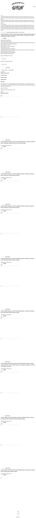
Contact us (2, 503)
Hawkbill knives (21, 485)
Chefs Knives (20, 497)
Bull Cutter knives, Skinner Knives (24, 490)
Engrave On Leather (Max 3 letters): (6, 61)
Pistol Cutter (20, 492)
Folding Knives (20, 488)
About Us (2, 501)
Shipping (19, 501)
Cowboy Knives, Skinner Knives (12, 32)
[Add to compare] (2, 138)
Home (2, 32)
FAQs (2, 505)
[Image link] (4, 479)
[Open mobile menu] (1, 7)
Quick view (4, 138)
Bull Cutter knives (21, 483)
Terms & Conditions (21, 508)
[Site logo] (18, 6)
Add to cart (8, 67)
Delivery (19, 503)
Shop (4, 32)
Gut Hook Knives (21, 495)
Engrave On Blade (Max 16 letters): (6, 55)
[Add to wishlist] (7, 138)
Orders (19, 505)
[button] (8, 140)
